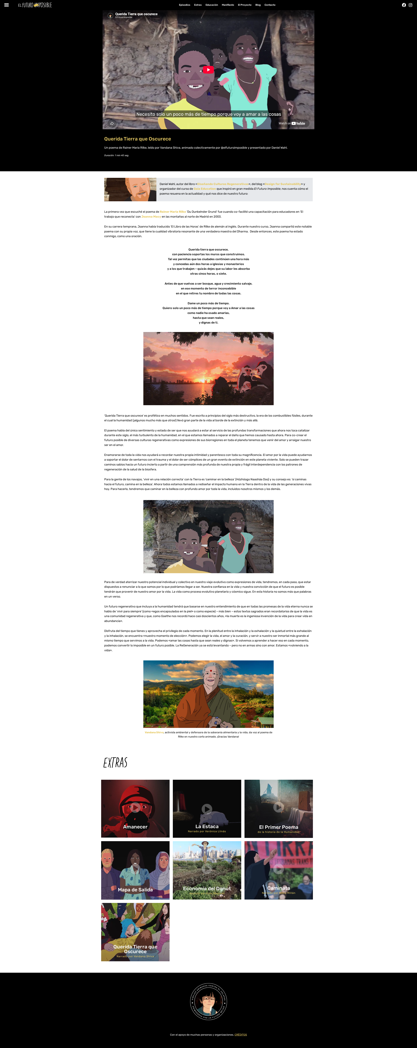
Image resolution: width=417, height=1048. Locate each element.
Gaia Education (205, 189)
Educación (212, 4)
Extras (198, 4)
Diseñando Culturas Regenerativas (223, 184)
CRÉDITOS (241, 1034)
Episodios (184, 4)
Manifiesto (228, 4)
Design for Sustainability (283, 184)
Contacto (270, 4)
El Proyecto (245, 4)
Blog (258, 4)
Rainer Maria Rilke (173, 212)
